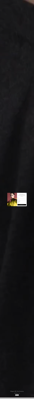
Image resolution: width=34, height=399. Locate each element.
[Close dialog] (26, 193)
